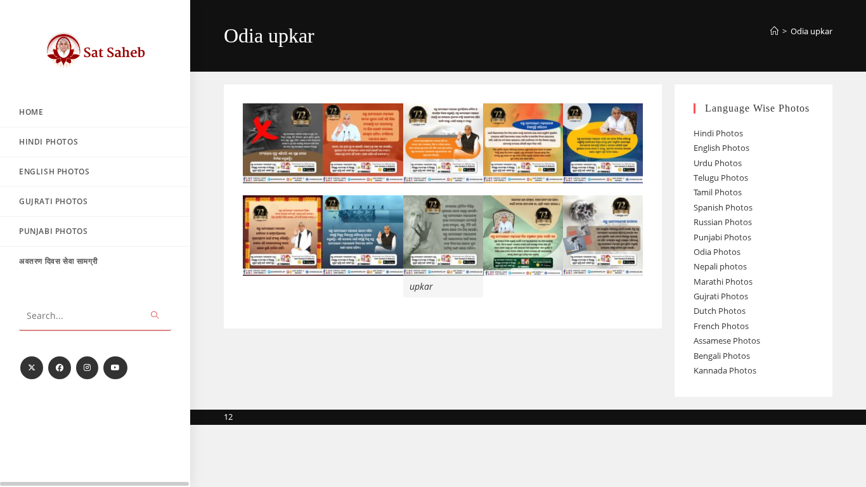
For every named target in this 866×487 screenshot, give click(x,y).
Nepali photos (720, 266)
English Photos (721, 147)
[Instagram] (87, 367)
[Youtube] (115, 367)
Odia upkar (811, 31)
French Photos (721, 326)
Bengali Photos (722, 355)
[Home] (774, 31)
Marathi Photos (723, 281)
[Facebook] (59, 367)
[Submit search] (155, 316)
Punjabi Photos (722, 237)
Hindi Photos (718, 133)
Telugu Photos (721, 177)
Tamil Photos (718, 192)
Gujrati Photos (721, 296)
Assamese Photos (727, 340)
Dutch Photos (720, 310)
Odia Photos (717, 251)
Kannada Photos (725, 370)
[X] (31, 367)
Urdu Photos (718, 163)
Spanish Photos (723, 207)
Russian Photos (723, 222)
